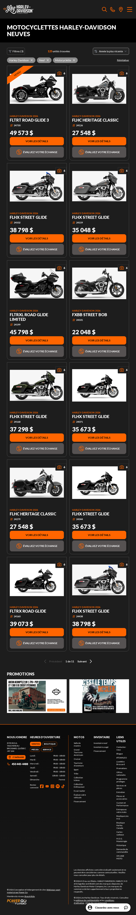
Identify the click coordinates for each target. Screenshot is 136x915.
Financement (80, 801)
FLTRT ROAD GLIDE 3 (29, 120)
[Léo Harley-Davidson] (19, 9)
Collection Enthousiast (79, 785)
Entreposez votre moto (121, 810)
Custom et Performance (122, 804)
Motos (79, 737)
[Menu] (129, 9)
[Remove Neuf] (47, 60)
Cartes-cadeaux (120, 833)
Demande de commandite (122, 850)
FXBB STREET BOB (89, 314)
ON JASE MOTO (120, 857)
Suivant (82, 661)
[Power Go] (37, 901)
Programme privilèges (121, 780)
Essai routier (79, 791)
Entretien (120, 792)
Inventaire (102, 737)
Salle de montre (77, 744)
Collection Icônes (78, 778)
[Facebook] (42, 786)
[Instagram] (52, 786)
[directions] (121, 9)
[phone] (112, 9)
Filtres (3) (17, 51)
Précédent (55, 661)
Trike (76, 773)
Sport (76, 769)
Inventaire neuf (100, 743)
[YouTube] (47, 786)
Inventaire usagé (101, 747)
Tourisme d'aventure (79, 764)
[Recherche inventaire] (104, 9)
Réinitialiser (123, 60)
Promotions (121, 768)
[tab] (35, 744)
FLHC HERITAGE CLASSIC (95, 120)
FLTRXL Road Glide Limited (29, 317)
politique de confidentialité (87, 900)
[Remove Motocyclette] (74, 60)
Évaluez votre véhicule (80, 796)
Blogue (119, 753)
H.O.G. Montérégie (121, 840)
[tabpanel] (47, 767)
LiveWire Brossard (120, 763)
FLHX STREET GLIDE (28, 217)
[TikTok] (63, 786)
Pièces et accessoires (121, 797)
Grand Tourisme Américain (78, 752)
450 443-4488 (20, 764)
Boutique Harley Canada (120, 825)
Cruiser (77, 759)
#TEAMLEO (121, 757)
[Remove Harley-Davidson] (31, 60)
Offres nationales (121, 773)
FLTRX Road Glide (28, 611)
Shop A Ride (29, 896)
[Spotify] (58, 786)
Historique (121, 845)
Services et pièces (121, 786)
